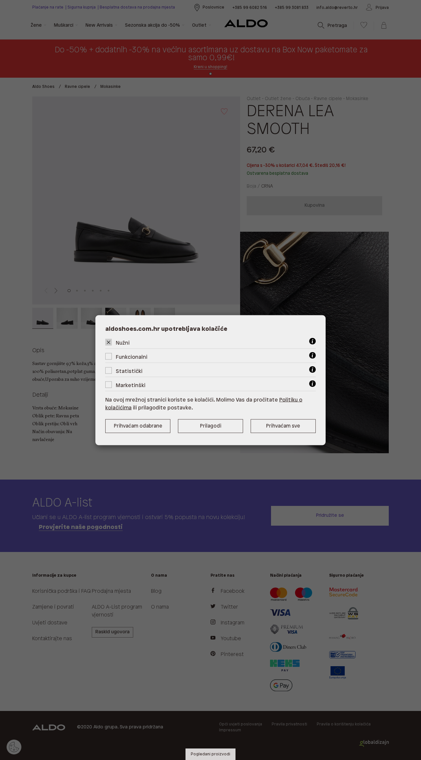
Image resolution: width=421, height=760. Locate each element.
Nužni (123, 343)
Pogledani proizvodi (210, 754)
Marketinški (130, 385)
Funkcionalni (131, 357)
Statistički (129, 371)
